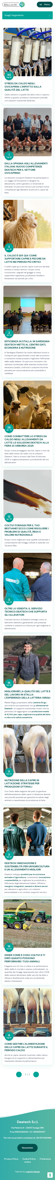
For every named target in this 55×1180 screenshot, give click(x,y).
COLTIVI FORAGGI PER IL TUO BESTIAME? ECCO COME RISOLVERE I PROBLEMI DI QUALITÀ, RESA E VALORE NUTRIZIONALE (27, 530)
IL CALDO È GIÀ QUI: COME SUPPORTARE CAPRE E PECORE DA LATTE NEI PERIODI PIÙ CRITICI (25, 259)
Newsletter (27, 1147)
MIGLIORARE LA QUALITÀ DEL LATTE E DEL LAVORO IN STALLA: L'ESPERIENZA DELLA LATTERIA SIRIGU (27, 694)
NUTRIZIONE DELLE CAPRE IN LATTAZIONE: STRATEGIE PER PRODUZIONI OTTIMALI (22, 783)
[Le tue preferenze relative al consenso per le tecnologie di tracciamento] (50, 1175)
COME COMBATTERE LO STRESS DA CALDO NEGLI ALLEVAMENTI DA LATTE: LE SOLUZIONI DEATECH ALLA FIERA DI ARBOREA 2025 (27, 441)
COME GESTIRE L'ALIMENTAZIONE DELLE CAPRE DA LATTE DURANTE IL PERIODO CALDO (26, 1047)
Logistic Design (33, 1171)
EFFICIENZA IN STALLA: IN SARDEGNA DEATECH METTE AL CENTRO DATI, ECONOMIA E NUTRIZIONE (27, 344)
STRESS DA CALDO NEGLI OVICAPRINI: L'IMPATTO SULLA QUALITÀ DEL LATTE (23, 86)
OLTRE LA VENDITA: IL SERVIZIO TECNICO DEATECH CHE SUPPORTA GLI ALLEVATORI (26, 612)
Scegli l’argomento (14, 15)
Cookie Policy (29, 1159)
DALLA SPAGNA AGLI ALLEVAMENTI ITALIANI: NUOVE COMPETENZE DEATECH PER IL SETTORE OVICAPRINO (26, 168)
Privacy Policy (11, 1159)
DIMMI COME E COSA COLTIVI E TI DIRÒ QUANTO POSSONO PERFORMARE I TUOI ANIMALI (25, 958)
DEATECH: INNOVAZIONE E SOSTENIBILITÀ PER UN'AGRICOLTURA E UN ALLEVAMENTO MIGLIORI (27, 866)
